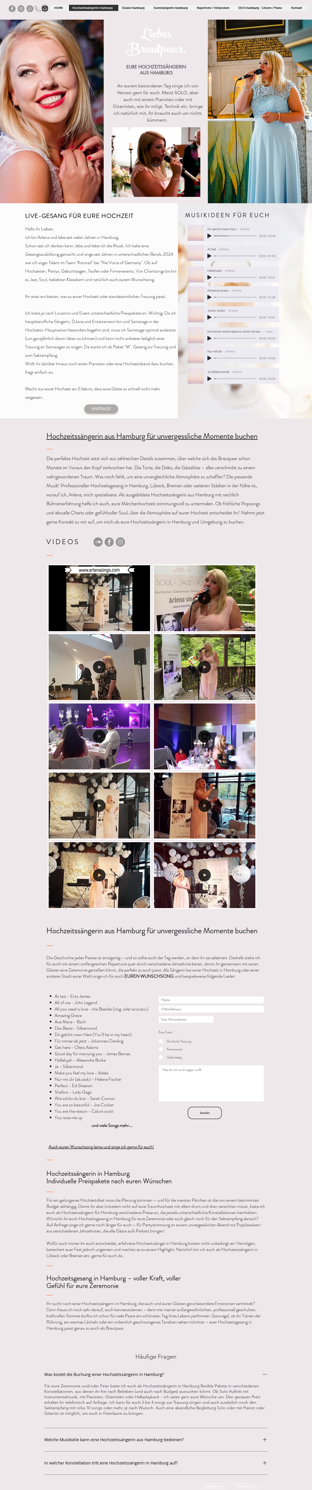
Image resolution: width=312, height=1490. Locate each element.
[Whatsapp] (29, 8)
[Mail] (45, 8)
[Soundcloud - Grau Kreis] (98, 542)
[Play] (209, 236)
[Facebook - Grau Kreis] (12, 8)
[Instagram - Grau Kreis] (21, 8)
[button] (194, 192)
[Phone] (37, 9)
